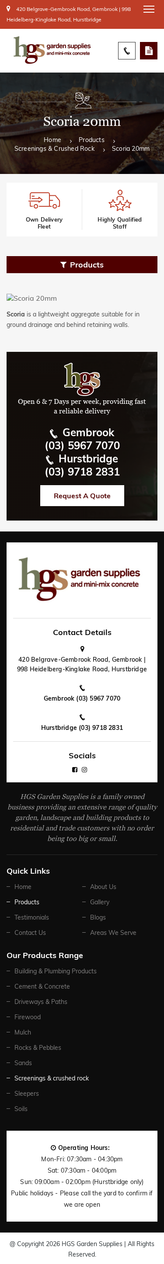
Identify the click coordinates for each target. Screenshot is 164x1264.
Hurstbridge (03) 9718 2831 (82, 728)
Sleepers (26, 1093)
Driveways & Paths (40, 1002)
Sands (23, 1063)
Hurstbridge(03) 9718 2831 (82, 465)
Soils (21, 1109)
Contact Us (30, 933)
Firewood (27, 1017)
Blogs (98, 917)
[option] (44, 209)
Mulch (22, 1032)
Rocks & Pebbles (37, 1048)
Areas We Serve (113, 933)
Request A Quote (148, 50)
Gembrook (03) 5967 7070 (82, 698)
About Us (103, 887)
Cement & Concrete (42, 986)
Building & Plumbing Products (55, 971)
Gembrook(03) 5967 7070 (82, 439)
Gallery (99, 902)
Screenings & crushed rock (54, 149)
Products (92, 140)
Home (52, 140)
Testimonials (31, 917)
